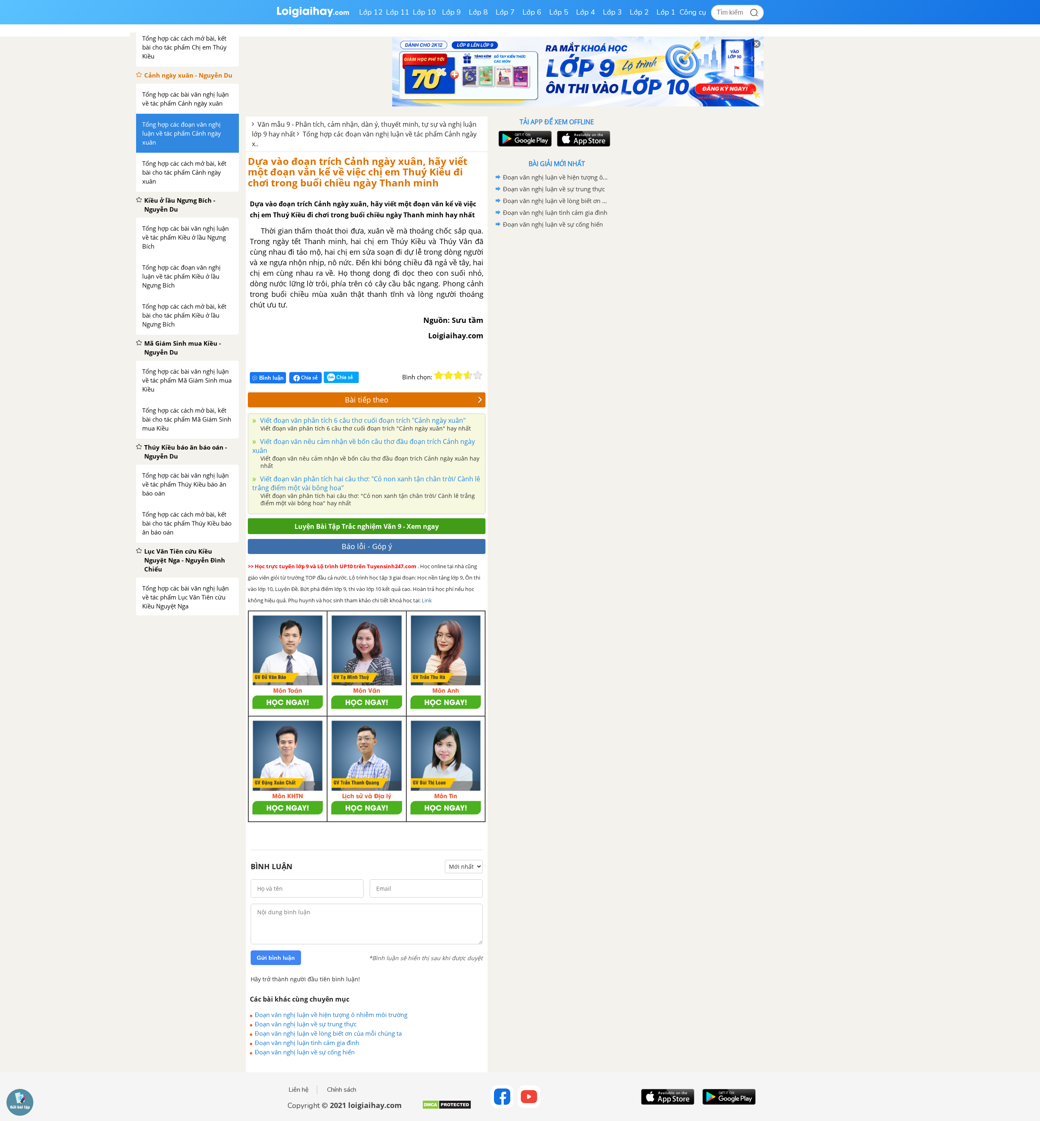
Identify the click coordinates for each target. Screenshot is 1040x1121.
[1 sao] (439, 375)
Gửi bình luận (276, 957)
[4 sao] (468, 375)
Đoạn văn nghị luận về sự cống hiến (305, 1052)
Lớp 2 (639, 12)
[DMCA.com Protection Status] (446, 1108)
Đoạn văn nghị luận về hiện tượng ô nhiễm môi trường (331, 1015)
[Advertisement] (557, 359)
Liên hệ (298, 1089)
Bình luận (271, 378)
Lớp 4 (585, 12)
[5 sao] (478, 375)
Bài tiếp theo (366, 400)
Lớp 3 (612, 12)
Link (427, 600)
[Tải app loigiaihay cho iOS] (582, 139)
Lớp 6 (532, 12)
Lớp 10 (424, 12)
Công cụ (693, 12)
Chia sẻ (309, 377)
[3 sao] (458, 375)
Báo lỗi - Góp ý (367, 546)
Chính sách (341, 1089)
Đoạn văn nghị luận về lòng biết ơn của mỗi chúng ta (328, 1033)
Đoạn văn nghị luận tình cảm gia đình (307, 1043)
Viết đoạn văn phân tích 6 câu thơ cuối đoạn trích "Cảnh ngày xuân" (362, 420)
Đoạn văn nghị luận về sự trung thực (306, 1024)
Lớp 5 (558, 12)
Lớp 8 (478, 12)
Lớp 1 (666, 12)
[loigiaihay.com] (312, 15)
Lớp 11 (398, 12)
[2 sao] (448, 375)
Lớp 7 (505, 12)
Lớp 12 (371, 12)
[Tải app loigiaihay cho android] (524, 139)
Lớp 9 (451, 12)
